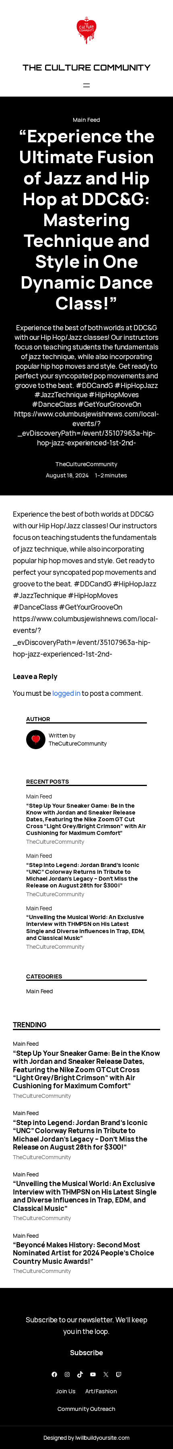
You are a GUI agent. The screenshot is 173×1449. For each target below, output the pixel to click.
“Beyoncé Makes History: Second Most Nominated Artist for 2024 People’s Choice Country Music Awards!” (83, 1253)
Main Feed (86, 119)
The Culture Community (86, 67)
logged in (66, 693)
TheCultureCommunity (86, 464)
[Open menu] (86, 85)
